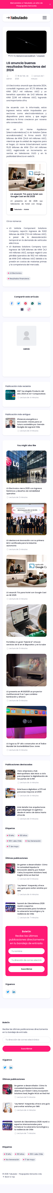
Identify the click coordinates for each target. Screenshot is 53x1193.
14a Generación (34, 841)
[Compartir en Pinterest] (25, 303)
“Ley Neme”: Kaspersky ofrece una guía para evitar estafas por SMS (32, 888)
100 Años (23, 835)
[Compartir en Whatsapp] (32, 303)
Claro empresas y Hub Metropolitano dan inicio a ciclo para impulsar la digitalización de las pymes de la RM (32, 775)
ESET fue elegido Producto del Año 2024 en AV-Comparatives (31, 392)
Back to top (10, 1177)
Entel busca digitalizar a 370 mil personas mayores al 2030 (31, 790)
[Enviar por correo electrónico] (22, 309)
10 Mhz (11, 835)
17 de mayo (13, 846)
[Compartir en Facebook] (11, 303)
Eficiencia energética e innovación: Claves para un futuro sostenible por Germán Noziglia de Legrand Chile (30, 423)
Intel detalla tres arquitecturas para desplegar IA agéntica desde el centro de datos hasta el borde (31, 811)
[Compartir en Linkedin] (39, 303)
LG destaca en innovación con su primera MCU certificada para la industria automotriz (25, 543)
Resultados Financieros (19, 278)
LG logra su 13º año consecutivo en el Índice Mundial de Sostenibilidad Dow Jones (26, 745)
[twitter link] (7, 991)
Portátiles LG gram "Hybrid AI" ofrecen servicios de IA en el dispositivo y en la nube (26, 643)
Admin (9, 79)
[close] (50, 4)
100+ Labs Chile (15, 841)
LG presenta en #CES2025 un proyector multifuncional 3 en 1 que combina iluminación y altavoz (24, 694)
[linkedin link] (13, 991)
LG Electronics (16, 273)
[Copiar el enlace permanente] (28, 309)
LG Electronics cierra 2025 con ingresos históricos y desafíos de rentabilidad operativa (24, 491)
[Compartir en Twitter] (18, 303)
